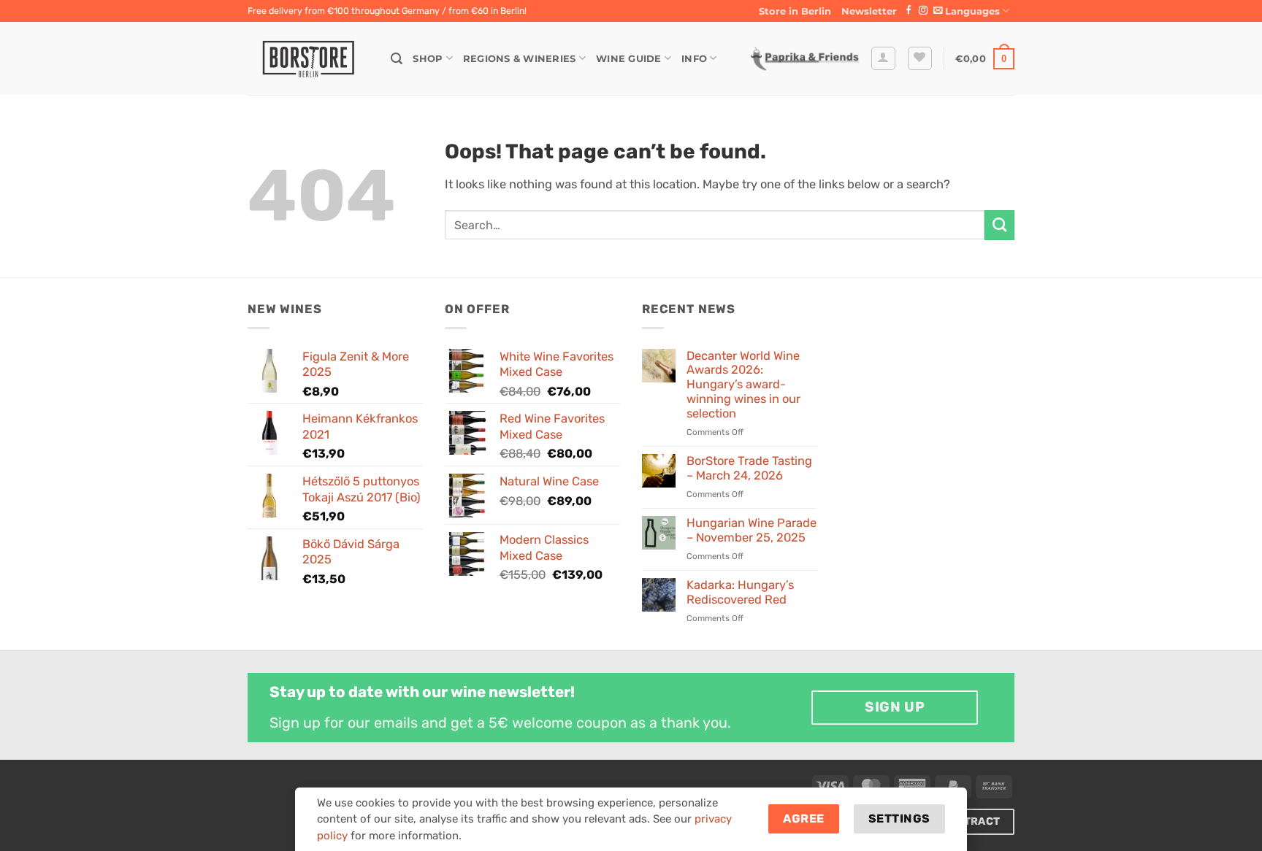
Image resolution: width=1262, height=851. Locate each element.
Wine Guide (629, 58)
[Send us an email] (937, 11)
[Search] (396, 59)
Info (694, 58)
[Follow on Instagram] (923, 11)
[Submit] (999, 224)
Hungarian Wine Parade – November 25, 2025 (752, 530)
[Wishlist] (920, 59)
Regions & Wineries (519, 58)
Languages (972, 11)
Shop (428, 58)
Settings (899, 818)
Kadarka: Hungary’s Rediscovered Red (740, 592)
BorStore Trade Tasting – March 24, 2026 (749, 468)
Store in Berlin (795, 11)
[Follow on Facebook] (908, 11)
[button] (869, 10)
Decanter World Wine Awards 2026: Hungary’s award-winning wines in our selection (743, 384)
